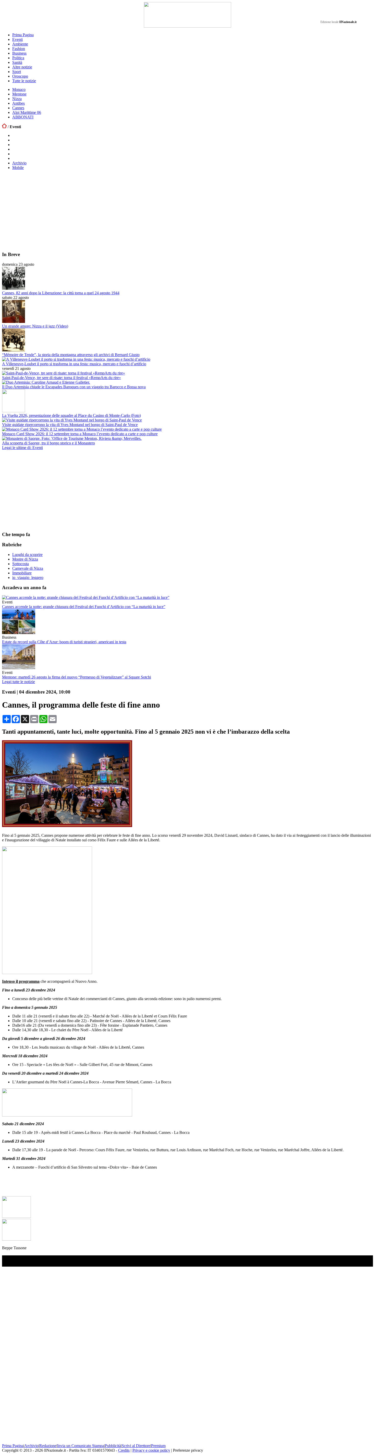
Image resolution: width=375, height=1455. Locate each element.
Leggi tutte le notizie (18, 682)
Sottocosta (20, 564)
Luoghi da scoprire (27, 554)
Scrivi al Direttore (136, 1446)
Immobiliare (22, 573)
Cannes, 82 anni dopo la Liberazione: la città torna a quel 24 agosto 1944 (60, 293)
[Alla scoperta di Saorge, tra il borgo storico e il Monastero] (72, 438)
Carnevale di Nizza (27, 568)
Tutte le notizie (24, 81)
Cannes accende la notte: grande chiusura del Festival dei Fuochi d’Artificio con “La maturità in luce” (83, 606)
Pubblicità (113, 1446)
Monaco (19, 89)
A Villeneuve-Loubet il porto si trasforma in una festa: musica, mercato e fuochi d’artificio (74, 364)
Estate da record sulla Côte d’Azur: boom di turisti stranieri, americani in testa (64, 642)
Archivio (19, 163)
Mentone (19, 94)
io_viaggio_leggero (27, 577)
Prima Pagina (23, 35)
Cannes (18, 108)
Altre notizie (22, 67)
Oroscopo (20, 76)
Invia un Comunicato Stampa (80, 1446)
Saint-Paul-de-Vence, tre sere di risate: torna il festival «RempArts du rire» (61, 377)
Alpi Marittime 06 (26, 112)
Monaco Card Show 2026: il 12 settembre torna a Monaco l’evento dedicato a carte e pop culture (80, 434)
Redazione (47, 1446)
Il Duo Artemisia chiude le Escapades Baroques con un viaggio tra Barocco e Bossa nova (74, 387)
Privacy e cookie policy (151, 1450)
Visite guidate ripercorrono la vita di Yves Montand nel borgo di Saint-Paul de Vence (70, 424)
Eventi (17, 39)
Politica (18, 58)
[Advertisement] (155, 211)
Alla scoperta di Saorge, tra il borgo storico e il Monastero (48, 443)
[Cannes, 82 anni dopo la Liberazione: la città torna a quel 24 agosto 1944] (13, 288)
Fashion (18, 48)
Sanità (17, 62)
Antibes (18, 103)
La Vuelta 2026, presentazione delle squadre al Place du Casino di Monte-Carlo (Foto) (71, 415)
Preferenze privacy (188, 1450)
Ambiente (20, 44)
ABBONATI (22, 117)
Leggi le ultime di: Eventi (22, 447)
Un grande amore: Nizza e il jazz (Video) (35, 326)
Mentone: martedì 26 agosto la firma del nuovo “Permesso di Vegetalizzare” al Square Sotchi (76, 677)
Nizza (17, 98)
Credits (124, 1450)
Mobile (18, 167)
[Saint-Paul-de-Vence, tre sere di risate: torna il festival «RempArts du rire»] (63, 373)
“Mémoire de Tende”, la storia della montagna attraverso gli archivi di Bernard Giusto (71, 355)
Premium (158, 1446)
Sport (16, 71)
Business (19, 53)
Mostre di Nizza (25, 559)
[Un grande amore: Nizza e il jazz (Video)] (13, 321)
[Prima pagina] (4, 127)
